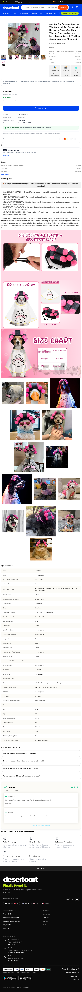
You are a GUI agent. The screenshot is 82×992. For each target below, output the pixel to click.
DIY (41, 13)
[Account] (72, 7)
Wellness (6, 13)
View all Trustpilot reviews (41, 825)
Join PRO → (6, 155)
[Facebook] (77, 899)
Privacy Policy (72, 973)
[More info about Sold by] (27, 114)
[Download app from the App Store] (25, 978)
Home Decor (24, 13)
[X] (72, 899)
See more (5, 174)
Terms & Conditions (70, 969)
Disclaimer (74, 976)
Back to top (41, 868)
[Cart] (77, 7)
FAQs (76, 980)
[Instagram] (68, 899)
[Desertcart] (11, 7)
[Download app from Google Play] (10, 978)
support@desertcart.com (17, 952)
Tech (14, 13)
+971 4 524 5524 (13, 960)
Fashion (34, 13)
